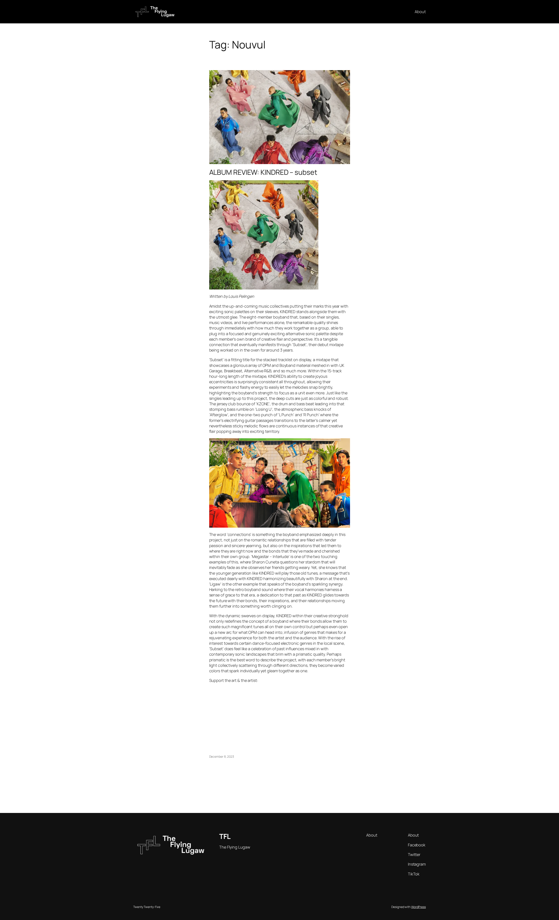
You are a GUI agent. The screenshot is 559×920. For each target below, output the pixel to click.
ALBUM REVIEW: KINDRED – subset (263, 172)
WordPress (418, 907)
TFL (225, 836)
